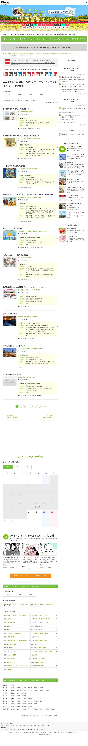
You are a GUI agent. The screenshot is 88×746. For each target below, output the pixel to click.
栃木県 (41, 690)
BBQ (33, 60)
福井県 (41, 95)
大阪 (58, 34)
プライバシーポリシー (18, 732)
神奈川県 (19, 690)
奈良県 (30, 701)
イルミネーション (49, 725)
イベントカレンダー (27, 39)
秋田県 (30, 688)
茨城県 (47, 690)
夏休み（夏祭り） (37, 725)
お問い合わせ (31, 732)
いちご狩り (12, 725)
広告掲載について (56, 732)
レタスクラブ (4, 729)
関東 (30, 34)
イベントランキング (44, 39)
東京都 (13, 690)
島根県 (36, 704)
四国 (66, 34)
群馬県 (36, 690)
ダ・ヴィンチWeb (11, 729)
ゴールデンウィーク (24, 725)
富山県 (19, 95)
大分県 (36, 709)
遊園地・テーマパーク (78, 39)
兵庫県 (24, 701)
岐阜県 (18, 698)
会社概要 (62, 732)
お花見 (17, 725)
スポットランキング (62, 39)
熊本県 (30, 709)
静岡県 (30, 698)
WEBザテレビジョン (21, 729)
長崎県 (24, 709)
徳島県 (24, 706)
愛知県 (13, 698)
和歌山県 (36, 701)
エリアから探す (10, 39)
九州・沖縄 (72, 34)
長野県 (18, 693)
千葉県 (24, 690)
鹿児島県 (47, 709)
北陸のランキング (16, 605)
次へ (41, 406)
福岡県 (13, 709)
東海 (43, 34)
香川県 (13, 706)
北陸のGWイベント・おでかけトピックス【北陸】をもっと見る (30, 576)
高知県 (30, 706)
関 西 (5, 701)
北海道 (22, 34)
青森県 (18, 688)
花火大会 (31, 725)
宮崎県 (41, 709)
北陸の (15, 615)
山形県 (36, 688)
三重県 (24, 698)
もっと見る (81, 93)
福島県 (41, 688)
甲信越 (39, 34)
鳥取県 (30, 704)
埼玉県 (30, 690)
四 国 (5, 706)
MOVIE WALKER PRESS (30, 729)
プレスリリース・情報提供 (41, 732)
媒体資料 (49, 732)
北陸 (51, 34)
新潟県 (24, 693)
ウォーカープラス (5, 725)
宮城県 (13, 688)
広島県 (13, 704)
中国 (62, 34)
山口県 (24, 704)
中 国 (5, 704)
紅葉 (43, 725)
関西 (55, 34)
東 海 (5, 698)
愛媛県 (18, 706)
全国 (8, 95)
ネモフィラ (14, 60)
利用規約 (11, 732)
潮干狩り (20, 60)
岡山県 (18, 704)
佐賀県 (18, 709)
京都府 (18, 701)
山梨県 (13, 693)
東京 (34, 34)
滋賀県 (41, 701)
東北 (26, 34)
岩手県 (24, 688)
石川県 (30, 95)
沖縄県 (53, 709)
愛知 (47, 34)
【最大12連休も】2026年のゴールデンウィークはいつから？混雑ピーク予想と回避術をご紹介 (33, 63)
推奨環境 (26, 732)
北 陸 (5, 696)
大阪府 (13, 701)
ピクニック (28, 60)
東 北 (5, 688)
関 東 (5, 690)
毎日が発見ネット (40, 729)
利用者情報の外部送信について (72, 732)
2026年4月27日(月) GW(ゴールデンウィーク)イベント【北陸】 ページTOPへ (40, 716)
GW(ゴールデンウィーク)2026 (11, 34)
